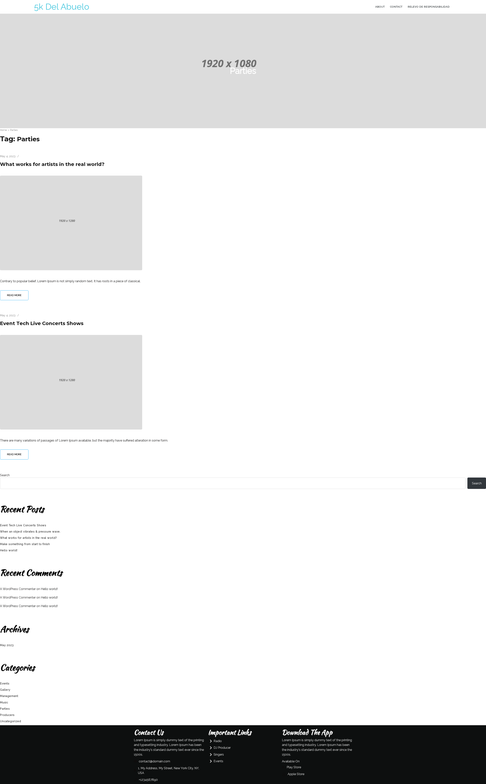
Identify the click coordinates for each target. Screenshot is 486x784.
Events (4, 683)
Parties (5, 708)
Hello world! (8, 550)
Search (5, 475)
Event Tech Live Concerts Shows (42, 323)
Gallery (5, 689)
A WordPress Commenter (18, 606)
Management (9, 696)
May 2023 (6, 645)
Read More (14, 295)
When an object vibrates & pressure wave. (30, 531)
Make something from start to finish (25, 544)
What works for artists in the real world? (52, 164)
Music (4, 702)
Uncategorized (10, 721)
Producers (7, 714)
